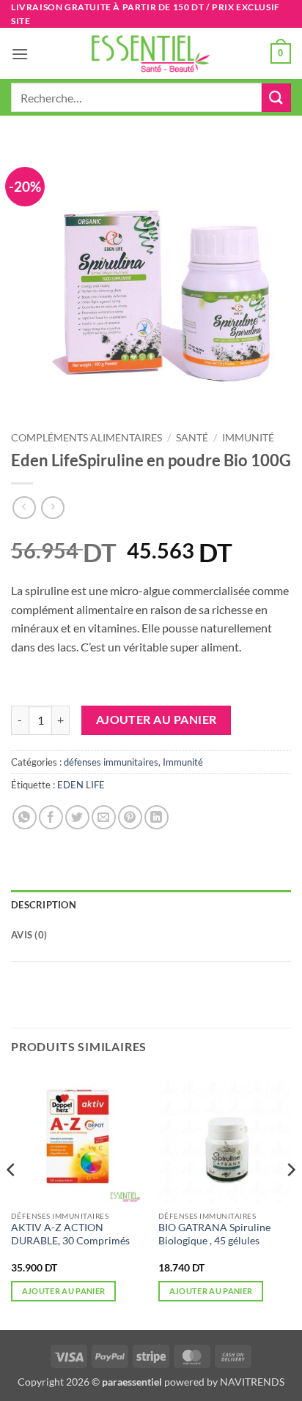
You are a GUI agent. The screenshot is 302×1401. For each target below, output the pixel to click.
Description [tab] (43, 905)
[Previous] (12, 1199)
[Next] (290, 1199)
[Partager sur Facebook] (51, 817)
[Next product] (23, 507)
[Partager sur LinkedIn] (156, 817)
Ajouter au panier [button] (64, 1291)
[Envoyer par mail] (104, 817)
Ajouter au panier (156, 719)
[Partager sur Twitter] (77, 817)
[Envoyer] (276, 97)
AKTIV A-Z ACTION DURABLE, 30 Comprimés (70, 1234)
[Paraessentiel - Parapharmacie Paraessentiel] (151, 53)
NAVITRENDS (252, 1381)
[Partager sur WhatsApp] (24, 817)
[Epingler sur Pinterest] (130, 817)
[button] (20, 54)
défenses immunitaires (111, 762)
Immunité (248, 438)
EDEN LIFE (81, 785)
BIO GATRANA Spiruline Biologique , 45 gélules (214, 1234)
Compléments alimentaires (86, 438)
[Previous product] (52, 507)
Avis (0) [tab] (29, 935)
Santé (192, 438)
